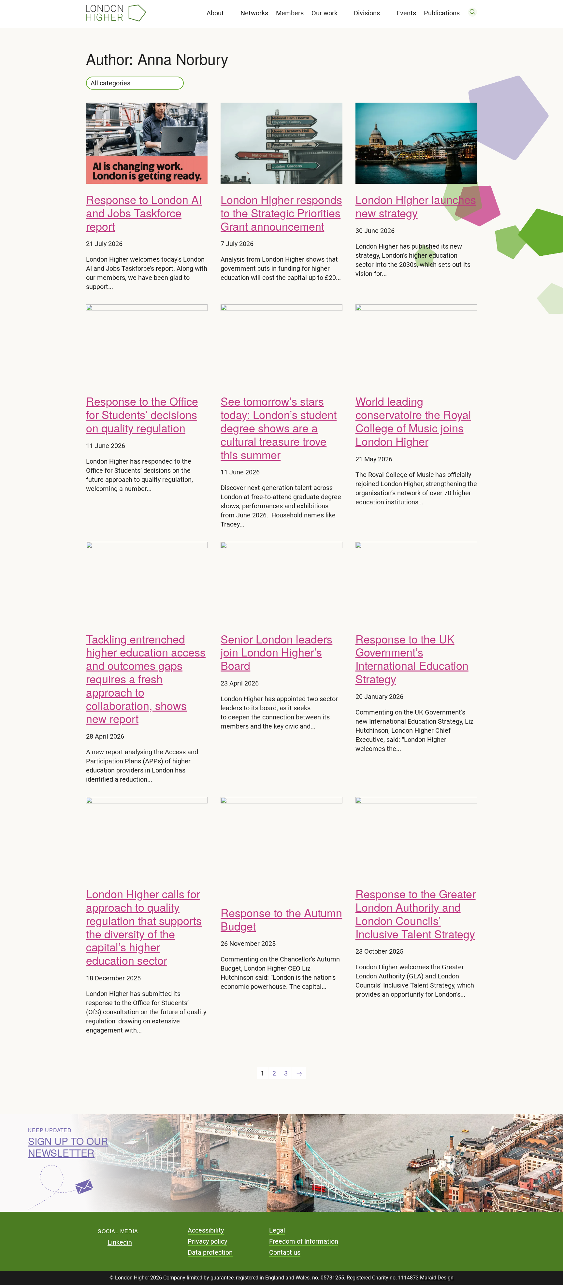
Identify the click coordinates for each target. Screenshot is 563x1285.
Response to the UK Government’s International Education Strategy (412, 658)
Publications (442, 13)
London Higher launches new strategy (415, 206)
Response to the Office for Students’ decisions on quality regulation (142, 414)
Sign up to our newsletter (68, 1147)
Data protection (210, 1252)
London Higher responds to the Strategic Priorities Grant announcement (281, 212)
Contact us (284, 1252)
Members (290, 13)
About (215, 13)
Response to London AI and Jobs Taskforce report (144, 212)
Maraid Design (437, 1278)
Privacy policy (207, 1241)
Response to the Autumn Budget (281, 919)
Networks (254, 13)
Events (406, 13)
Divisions (367, 13)
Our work (324, 13)
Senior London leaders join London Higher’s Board (276, 652)
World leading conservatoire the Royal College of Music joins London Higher (413, 421)
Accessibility (206, 1230)
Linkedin (120, 1242)
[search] (472, 13)
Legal (277, 1230)
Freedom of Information (303, 1241)
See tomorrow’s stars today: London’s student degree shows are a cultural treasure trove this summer (279, 427)
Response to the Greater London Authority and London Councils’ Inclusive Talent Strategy (415, 913)
